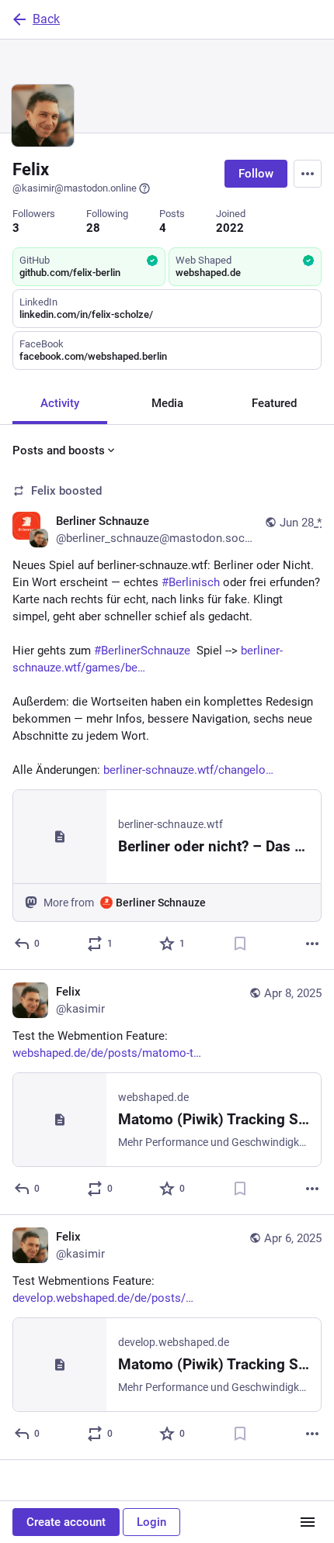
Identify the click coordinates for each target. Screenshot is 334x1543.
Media (167, 403)
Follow (255, 174)
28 (93, 228)
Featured (274, 403)
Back (46, 19)
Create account (66, 1522)
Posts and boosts (58, 450)
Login (151, 1522)
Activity (59, 403)
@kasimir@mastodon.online (74, 188)
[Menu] (308, 174)
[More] (312, 943)
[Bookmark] (240, 943)
